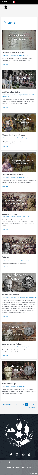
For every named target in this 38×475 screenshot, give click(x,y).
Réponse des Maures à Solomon (14, 135)
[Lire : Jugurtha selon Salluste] (19, 282)
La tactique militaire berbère (12, 174)
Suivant (32, 407)
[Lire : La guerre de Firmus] (19, 201)
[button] (26, 7)
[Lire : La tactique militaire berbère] (19, 162)
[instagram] (16, 454)
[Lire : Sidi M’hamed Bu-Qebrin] (19, 79)
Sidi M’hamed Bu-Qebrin (11, 92)
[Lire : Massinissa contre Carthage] (19, 331)
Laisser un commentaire (9, 55)
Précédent (7, 404)
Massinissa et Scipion (9, 383)
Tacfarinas (5, 257)
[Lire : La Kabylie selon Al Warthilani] (19, 40)
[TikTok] (28, 454)
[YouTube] (22, 454)
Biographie (20, 94)
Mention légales (6, 462)
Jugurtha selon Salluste (10, 295)
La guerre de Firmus (9, 214)
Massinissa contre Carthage (12, 344)
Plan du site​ (33, 473)
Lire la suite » (5, 64)
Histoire (19, 55)
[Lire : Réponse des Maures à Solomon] (19, 122)
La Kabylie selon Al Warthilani (13, 52)
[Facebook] (9, 454)
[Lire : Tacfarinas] (19, 244)
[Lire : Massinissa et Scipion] (19, 370)
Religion (30, 94)
